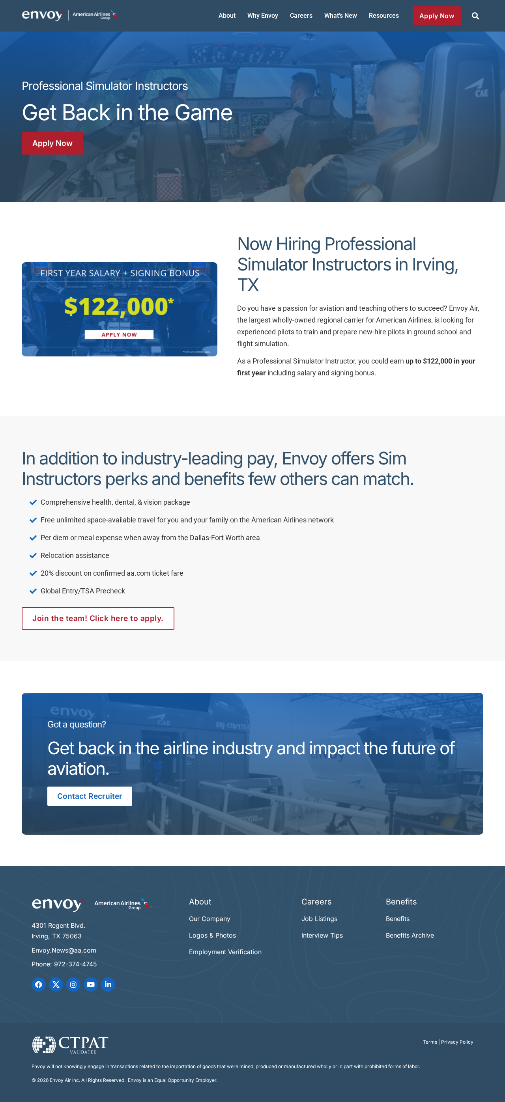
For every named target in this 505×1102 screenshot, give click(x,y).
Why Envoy (262, 15)
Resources (384, 15)
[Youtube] (91, 984)
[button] (475, 15)
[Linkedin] (108, 984)
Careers (301, 15)
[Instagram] (73, 984)
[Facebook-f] (39, 984)
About (227, 15)
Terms (430, 1042)
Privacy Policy (457, 1042)
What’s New (340, 15)
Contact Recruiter (89, 796)
